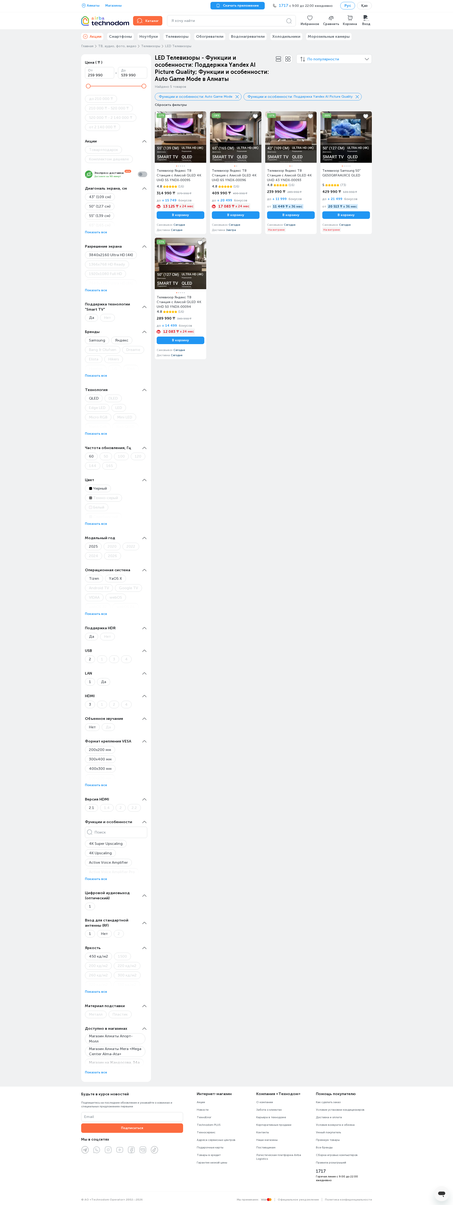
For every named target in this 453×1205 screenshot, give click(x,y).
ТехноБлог (204, 1117)
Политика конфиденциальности (348, 1199)
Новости (203, 1109)
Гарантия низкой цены (212, 1162)
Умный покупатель (328, 1132)
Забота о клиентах (269, 1109)
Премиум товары (328, 1140)
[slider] (88, 86)
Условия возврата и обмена (335, 1124)
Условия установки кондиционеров (340, 1109)
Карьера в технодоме (271, 1117)
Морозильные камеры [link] (329, 36)
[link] (180, 172)
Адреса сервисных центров (216, 1140)
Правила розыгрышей (331, 1162)
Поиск (100, 832)
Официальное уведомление (298, 1199)
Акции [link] (95, 36)
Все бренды (324, 1147)
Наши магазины (267, 1140)
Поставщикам (266, 1147)
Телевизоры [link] (177, 36)
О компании (264, 1102)
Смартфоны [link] (120, 36)
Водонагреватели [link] (248, 36)
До (123, 70)
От (90, 70)
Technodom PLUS (209, 1124)
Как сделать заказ (328, 1102)
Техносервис (206, 1132)
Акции (201, 1102)
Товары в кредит (209, 1155)
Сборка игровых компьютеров (337, 1155)
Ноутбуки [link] (148, 36)
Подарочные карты (210, 1147)
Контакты (262, 1132)
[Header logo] (104, 20)
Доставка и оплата (329, 1117)
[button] (310, 20)
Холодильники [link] (286, 36)
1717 (321, 1171)
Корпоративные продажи (273, 1124)
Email (89, 1116)
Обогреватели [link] (209, 36)
